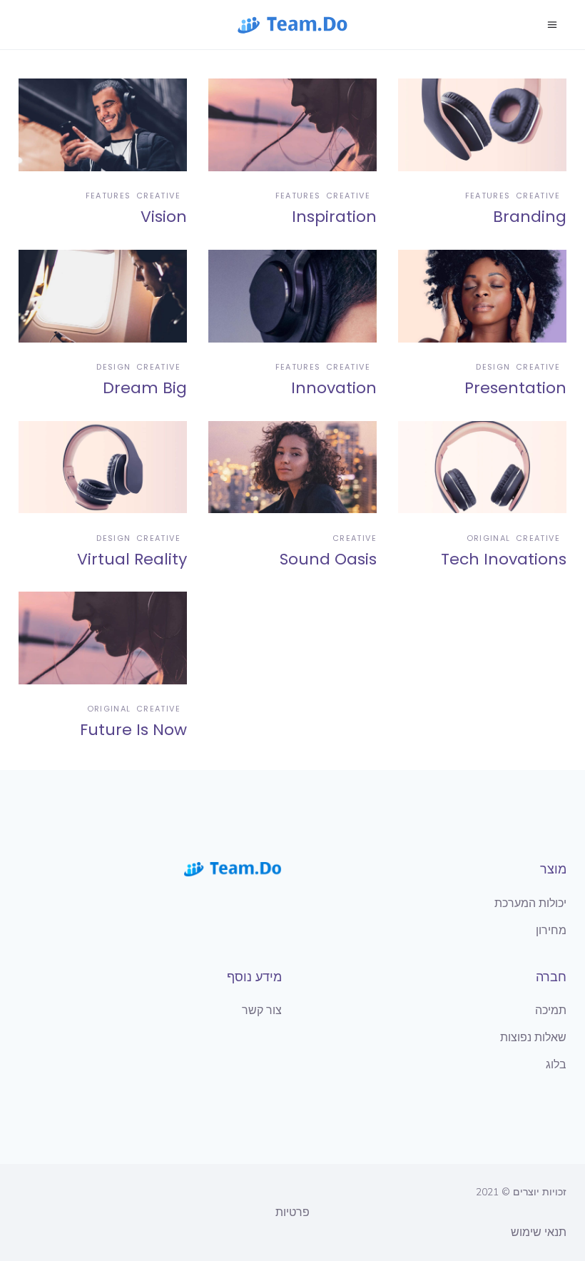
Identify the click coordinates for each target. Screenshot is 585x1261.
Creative (158, 195)
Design (113, 367)
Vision (164, 217)
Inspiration (334, 217)
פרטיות (292, 1212)
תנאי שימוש (538, 1232)
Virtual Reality (132, 559)
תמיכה (550, 1010)
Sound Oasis (328, 559)
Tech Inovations (503, 559)
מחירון (551, 930)
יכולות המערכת (530, 903)
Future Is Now (133, 730)
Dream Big (145, 388)
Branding (529, 217)
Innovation (334, 388)
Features (108, 195)
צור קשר (262, 1010)
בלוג (556, 1065)
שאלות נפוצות (533, 1037)
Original (489, 538)
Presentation (515, 388)
